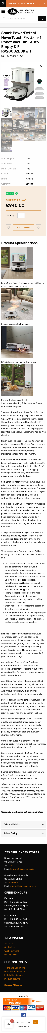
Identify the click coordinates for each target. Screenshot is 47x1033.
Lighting (12, 4)
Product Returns (12, 979)
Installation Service (13, 975)
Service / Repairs (13, 985)
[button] (41, 66)
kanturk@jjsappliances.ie (22, 869)
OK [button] (35, 1022)
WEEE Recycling (11, 951)
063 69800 (13, 882)
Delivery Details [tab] (11, 824)
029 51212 (13, 865)
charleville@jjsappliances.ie (23, 886)
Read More (23, 1026)
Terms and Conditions (14, 968)
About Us (8, 943)
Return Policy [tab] (10, 833)
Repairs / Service (26, 4)
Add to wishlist (8, 227)
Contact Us (9, 947)
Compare (38, 227)
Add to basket (23, 227)
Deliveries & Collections (15, 971)
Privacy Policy (11, 954)
